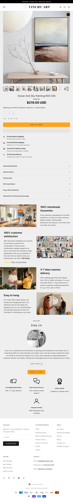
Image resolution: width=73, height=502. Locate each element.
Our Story (60, 429)
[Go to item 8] (48, 88)
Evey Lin (36, 99)
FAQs (37, 429)
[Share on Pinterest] (14, 118)
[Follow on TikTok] (24, 478)
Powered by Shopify (42, 488)
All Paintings (7, 461)
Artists (59, 436)
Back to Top (36, 372)
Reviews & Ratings (63, 433)
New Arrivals (7, 468)
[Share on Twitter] (11, 118)
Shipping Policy (41, 433)
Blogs (59, 439)
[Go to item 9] (54, 88)
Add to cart (36, 125)
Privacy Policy (40, 439)
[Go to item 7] (42, 88)
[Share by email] (16, 118)
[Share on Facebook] (8, 118)
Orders (37, 450)
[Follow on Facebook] (4, 478)
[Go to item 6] (36, 88)
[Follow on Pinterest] (14, 478)
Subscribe (11, 443)
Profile (37, 446)
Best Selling (7, 464)
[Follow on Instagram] (9, 478)
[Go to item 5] (30, 88)
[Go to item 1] (5, 88)
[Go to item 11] (66, 88)
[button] (36, 131)
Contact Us (61, 443)
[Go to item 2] (11, 88)
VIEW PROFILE (36, 364)
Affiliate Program (63, 446)
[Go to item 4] (24, 88)
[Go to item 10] (60, 88)
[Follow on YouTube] (19, 478)
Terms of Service (41, 443)
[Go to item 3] (18, 88)
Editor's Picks (8, 471)
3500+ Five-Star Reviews (18, 262)
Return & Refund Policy (43, 436)
